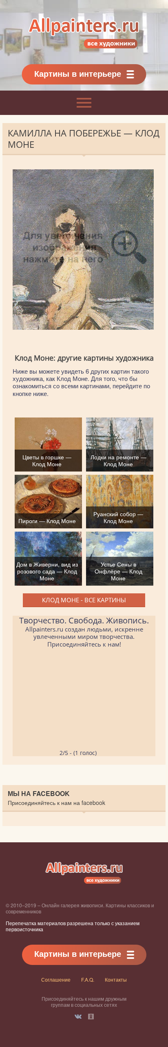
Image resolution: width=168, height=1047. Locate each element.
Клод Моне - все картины (84, 600)
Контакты (116, 979)
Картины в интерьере (77, 73)
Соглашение (56, 979)
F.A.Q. (87, 979)
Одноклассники (91, 1016)
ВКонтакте (78, 1016)
